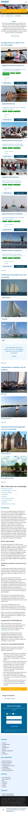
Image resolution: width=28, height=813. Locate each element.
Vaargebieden (5, 747)
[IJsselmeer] (14, 382)
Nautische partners (7, 761)
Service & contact (6, 764)
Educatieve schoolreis (7, 488)
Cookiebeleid (5, 767)
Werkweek (4, 502)
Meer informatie (20, 83)
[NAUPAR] (5, 2)
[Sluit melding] (3, 810)
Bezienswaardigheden (7, 750)
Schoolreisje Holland (7, 500)
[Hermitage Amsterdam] (14, 466)
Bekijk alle (3, 270)
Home (2, 16)
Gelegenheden (9, 16)
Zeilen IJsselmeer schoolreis (8, 504)
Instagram (4, 783)
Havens (4, 749)
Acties (3, 752)
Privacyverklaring (6, 769)
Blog (3, 780)
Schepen (4, 743)
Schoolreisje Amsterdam (8, 498)
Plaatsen (4, 746)
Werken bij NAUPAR (7, 762)
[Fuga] (14, 330)
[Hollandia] (14, 309)
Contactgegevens (6, 779)
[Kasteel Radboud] (14, 441)
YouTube (4, 787)
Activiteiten (5, 754)
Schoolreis (4, 496)
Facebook (4, 782)
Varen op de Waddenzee (8, 795)
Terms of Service (13, 730)
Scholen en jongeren (7, 492)
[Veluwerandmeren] (14, 406)
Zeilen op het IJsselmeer (8, 794)
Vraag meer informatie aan (14, 11)
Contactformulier (6, 777)
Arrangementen (6, 744)
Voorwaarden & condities (8, 765)
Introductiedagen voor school (9, 490)
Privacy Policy (6, 730)
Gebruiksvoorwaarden (7, 770)
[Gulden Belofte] (14, 287)
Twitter (4, 785)
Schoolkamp (5, 494)
